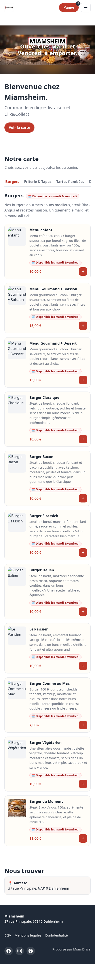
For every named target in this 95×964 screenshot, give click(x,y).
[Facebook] (8, 951)
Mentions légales (28, 935)
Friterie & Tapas (37, 181)
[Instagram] (19, 951)
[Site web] (31, 951)
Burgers (12, 181)
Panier (71, 6)
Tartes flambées (70, 181)
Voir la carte (19, 127)
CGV (7, 935)
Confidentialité (56, 935)
